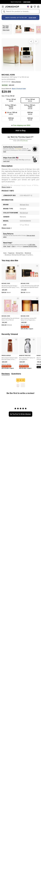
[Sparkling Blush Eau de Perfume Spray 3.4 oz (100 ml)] (17, 298)
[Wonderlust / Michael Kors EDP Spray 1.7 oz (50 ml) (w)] (36, 41)
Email (8, 246)
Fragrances (11, 253)
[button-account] (31, 6)
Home (4, 253)
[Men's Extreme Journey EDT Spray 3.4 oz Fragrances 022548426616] (37, 298)
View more (6, 30)
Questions (16, 374)
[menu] (3, 6)
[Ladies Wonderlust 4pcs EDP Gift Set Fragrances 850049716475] (37, 265)
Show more (6, 187)
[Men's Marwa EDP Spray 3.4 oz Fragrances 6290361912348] (33, 339)
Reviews (6, 374)
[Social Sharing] (31, 41)
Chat (13, 246)
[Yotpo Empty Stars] (6, 82)
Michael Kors (19, 253)
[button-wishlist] (35, 6)
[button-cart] (38, 6)
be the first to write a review (20, 414)
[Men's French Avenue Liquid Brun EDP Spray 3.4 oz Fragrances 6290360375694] (16, 339)
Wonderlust (28, 253)
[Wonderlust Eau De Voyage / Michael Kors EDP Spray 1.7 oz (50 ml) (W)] (17, 265)
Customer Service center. (30, 246)
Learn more (6, 161)
